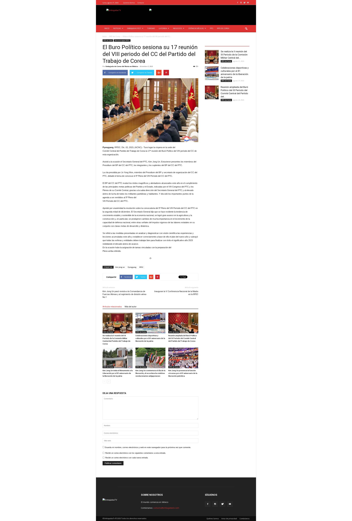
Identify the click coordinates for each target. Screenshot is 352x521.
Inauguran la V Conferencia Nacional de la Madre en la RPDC (176, 292)
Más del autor (131, 307)
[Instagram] (241, 3)
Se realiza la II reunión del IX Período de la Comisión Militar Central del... (234, 54)
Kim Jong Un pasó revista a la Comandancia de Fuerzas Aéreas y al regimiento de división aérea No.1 (124, 294)
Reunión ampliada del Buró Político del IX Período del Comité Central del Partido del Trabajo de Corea (182, 338)
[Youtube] (247, 3)
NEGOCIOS (177, 28)
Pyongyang (132, 267)
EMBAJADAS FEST (134, 28)
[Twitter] (244, 3)
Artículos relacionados (112, 307)
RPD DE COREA (223, 28)
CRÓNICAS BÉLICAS (196, 28)
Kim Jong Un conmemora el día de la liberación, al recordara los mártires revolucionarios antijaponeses (150, 373)
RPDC (141, 267)
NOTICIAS (117, 28)
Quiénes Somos (213, 518)
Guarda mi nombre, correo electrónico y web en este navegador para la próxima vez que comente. (148, 447)
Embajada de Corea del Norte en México (122, 66)
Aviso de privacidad (229, 518)
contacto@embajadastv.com (166, 508)
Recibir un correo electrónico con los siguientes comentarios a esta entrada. (135, 453)
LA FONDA (163, 28)
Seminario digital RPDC (122, 40)
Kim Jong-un (120, 267)
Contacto (140, 3)
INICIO (107, 28)
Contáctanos (244, 518)
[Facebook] (237, 3)
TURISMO (151, 28)
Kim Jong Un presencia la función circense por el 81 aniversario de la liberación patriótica (182, 373)
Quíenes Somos (129, 3)
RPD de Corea (107, 40)
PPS (211, 28)
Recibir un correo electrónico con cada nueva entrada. (126, 458)
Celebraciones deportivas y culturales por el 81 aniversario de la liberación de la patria (150, 338)
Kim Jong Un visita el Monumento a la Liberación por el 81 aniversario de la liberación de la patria (118, 373)
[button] (246, 28)
